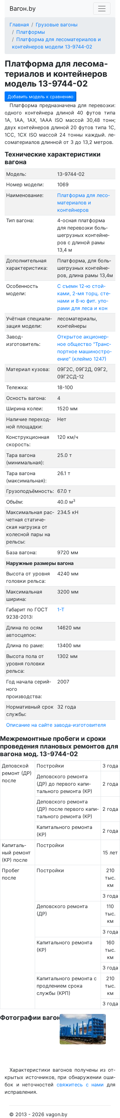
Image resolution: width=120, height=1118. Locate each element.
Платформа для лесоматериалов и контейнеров (83, 202)
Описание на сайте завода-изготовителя (56, 725)
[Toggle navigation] (101, 8)
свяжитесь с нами (80, 1084)
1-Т (60, 609)
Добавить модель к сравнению (40, 96)
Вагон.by (23, 8)
